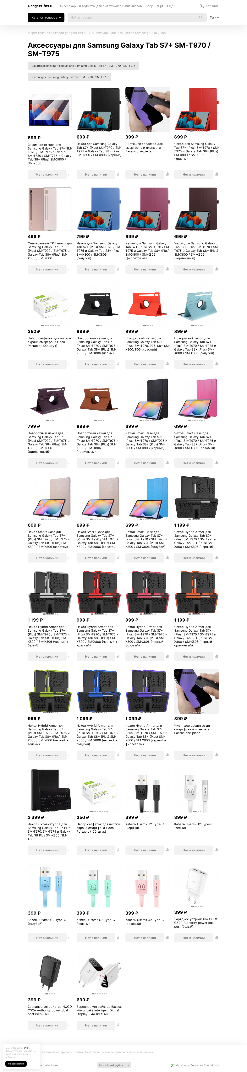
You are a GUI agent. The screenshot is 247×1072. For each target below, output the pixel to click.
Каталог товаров (44, 17)
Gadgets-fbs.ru (40, 6)
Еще (170, 6)
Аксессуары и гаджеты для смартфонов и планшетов (101, 6)
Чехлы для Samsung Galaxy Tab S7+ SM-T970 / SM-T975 (69, 77)
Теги (213, 17)
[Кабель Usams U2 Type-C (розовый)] (147, 885)
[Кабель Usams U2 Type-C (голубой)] (50, 885)
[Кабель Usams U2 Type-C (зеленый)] (99, 885)
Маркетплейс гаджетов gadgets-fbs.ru (57, 32)
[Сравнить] (70, 174)
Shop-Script (154, 6)
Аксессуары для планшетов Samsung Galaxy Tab (129, 32)
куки (26, 1047)
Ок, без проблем (16, 1064)
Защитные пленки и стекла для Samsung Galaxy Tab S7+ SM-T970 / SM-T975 (83, 65)
